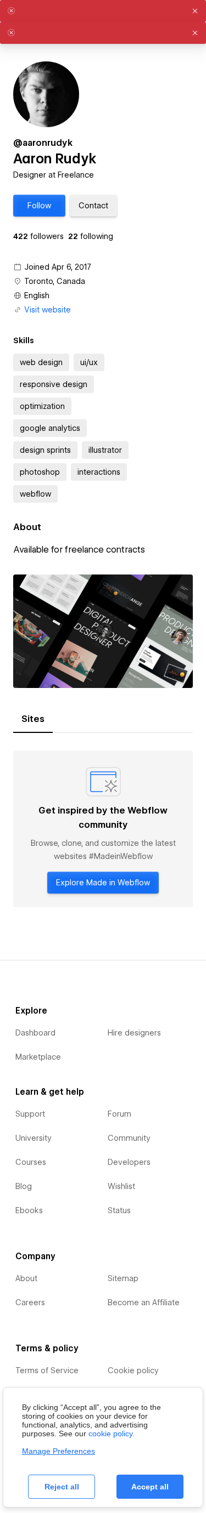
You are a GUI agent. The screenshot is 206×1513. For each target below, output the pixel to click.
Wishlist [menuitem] (121, 1186)
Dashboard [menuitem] (35, 1032)
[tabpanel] (103, 828)
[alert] (103, 11)
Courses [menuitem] (30, 1162)
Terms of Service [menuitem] (47, 1370)
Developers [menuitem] (129, 1162)
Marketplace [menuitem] (38, 1057)
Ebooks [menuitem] (29, 1210)
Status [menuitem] (119, 1210)
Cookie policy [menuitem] (133, 1370)
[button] (39, 206)
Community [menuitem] (129, 1138)
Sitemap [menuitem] (123, 1278)
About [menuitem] (26, 1278)
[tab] (33, 719)
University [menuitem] (33, 1138)
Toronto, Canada (54, 281)
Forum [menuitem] (119, 1114)
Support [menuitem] (30, 1114)
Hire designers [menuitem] (134, 1032)
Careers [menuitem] (30, 1302)
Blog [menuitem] (23, 1186)
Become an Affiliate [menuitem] (144, 1302)
